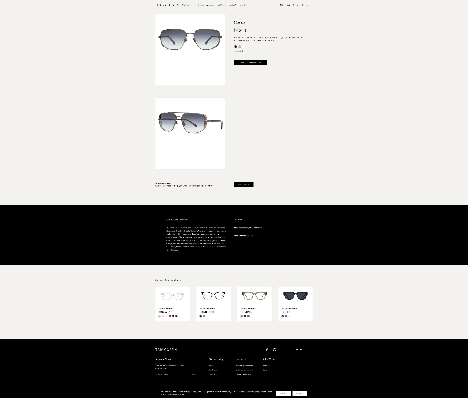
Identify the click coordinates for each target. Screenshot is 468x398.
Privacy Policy (177, 395)
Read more (268, 41)
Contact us (243, 185)
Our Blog (266, 370)
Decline (283, 393)
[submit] (193, 374)
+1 (180, 316)
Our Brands (213, 370)
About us (266, 365)
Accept (300, 393)
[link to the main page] (164, 5)
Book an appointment (250, 63)
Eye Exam (213, 374)
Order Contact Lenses (244, 370)
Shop (211, 365)
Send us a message (243, 374)
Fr (312, 5)
